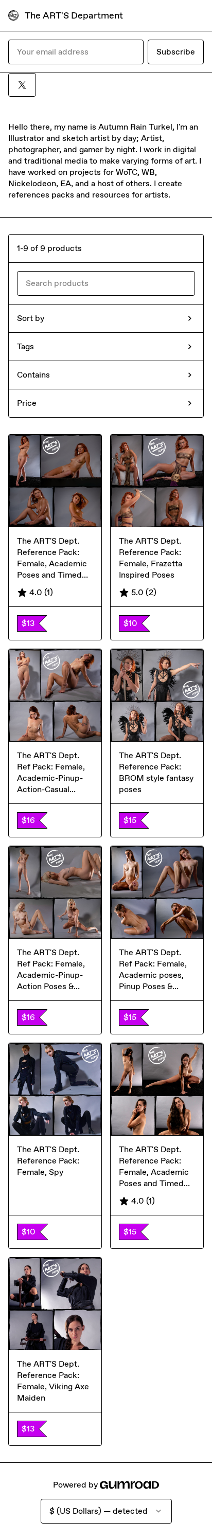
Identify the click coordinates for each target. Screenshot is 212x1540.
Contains (33, 375)
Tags (25, 346)
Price (27, 403)
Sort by (30, 318)
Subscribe (175, 52)
